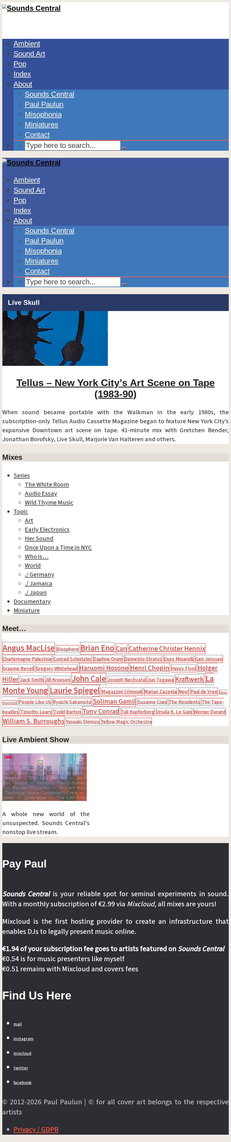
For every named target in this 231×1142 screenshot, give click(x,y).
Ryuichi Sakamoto (72, 702)
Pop (20, 64)
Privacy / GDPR (36, 1130)
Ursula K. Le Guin (174, 711)
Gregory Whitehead (56, 668)
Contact (37, 135)
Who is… (36, 556)
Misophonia (43, 114)
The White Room (47, 484)
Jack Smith (32, 679)
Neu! (183, 691)
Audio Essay (41, 493)
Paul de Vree (203, 691)
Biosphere (67, 649)
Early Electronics (47, 529)
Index (22, 74)
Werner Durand (210, 711)
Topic (21, 511)
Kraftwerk (189, 679)
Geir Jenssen (209, 659)
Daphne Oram (108, 659)
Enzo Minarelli (179, 659)
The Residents (184, 702)
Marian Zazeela (160, 691)
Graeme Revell (18, 668)
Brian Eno (97, 648)
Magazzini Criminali (121, 691)
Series (22, 475)
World (33, 565)
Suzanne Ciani (152, 702)
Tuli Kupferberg (137, 711)
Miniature (27, 610)
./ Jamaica (38, 583)
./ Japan (36, 592)
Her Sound (39, 538)
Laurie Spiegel (75, 691)
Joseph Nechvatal (127, 679)
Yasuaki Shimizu (82, 721)
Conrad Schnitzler (73, 659)
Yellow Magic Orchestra (126, 721)
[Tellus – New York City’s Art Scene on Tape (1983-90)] (55, 364)
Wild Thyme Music (49, 502)
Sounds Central (49, 94)
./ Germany (39, 574)
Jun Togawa (161, 679)
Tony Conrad (101, 711)
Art (29, 520)
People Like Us (35, 702)
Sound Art (29, 54)
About (23, 84)
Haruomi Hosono (103, 668)
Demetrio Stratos (143, 659)
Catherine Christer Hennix (167, 649)
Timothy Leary (36, 711)
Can (121, 649)
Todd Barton (67, 711)
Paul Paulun (44, 104)
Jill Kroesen (57, 679)
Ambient (27, 44)
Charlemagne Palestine (27, 659)
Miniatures (41, 125)
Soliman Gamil (114, 701)
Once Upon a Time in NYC (58, 547)
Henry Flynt (183, 668)
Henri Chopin (149, 668)
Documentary (32, 601)
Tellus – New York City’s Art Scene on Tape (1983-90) (115, 388)
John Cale (89, 679)
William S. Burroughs (33, 721)
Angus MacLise (29, 648)
